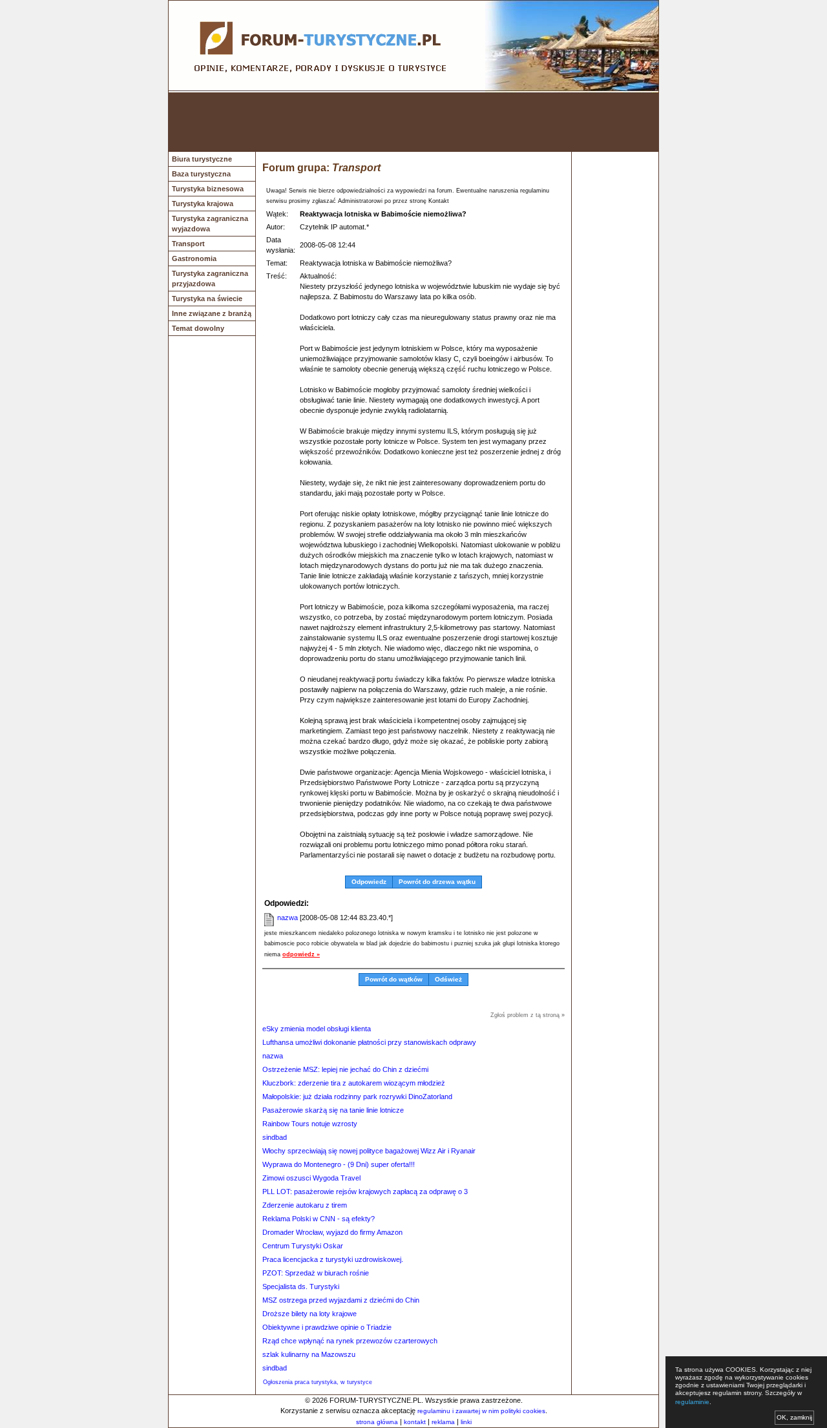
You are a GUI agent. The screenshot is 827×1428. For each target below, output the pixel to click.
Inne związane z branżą (211, 313)
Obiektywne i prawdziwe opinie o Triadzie (327, 1327)
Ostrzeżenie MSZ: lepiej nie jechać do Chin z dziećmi (345, 1069)
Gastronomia (194, 258)
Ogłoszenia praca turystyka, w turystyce (317, 1382)
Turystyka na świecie (207, 298)
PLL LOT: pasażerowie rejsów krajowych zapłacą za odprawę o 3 (365, 1191)
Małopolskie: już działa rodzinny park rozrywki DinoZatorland (357, 1096)
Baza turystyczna (201, 174)
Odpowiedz (368, 881)
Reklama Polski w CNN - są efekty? (318, 1219)
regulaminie (692, 1401)
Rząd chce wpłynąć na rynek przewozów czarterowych (349, 1341)
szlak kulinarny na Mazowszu (308, 1354)
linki (466, 1421)
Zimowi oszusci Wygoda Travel (311, 1178)
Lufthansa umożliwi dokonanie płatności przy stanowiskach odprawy (369, 1042)
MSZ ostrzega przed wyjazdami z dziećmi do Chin (340, 1300)
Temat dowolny (198, 328)
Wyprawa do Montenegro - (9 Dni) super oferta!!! (338, 1164)
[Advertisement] (413, 122)
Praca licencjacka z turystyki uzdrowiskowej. (332, 1259)
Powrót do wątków (394, 979)
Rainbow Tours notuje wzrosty (309, 1124)
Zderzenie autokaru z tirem (304, 1205)
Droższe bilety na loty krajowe (309, 1314)
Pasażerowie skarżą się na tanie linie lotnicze (333, 1110)
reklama (443, 1421)
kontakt (415, 1421)
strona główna (377, 1421)
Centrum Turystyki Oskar (302, 1246)
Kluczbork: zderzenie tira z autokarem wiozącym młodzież (353, 1083)
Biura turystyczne (202, 159)
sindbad (274, 1137)
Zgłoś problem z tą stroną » (527, 1015)
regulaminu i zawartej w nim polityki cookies (481, 1410)
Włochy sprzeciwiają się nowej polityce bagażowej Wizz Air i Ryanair (369, 1151)
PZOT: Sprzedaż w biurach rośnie (315, 1273)
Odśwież (448, 979)
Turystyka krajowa (202, 203)
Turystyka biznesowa (208, 189)
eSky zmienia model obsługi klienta (316, 1029)
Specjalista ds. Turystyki (300, 1286)
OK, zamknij (794, 1417)
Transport (188, 243)
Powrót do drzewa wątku (437, 881)
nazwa (287, 917)
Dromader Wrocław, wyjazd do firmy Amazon (332, 1232)
